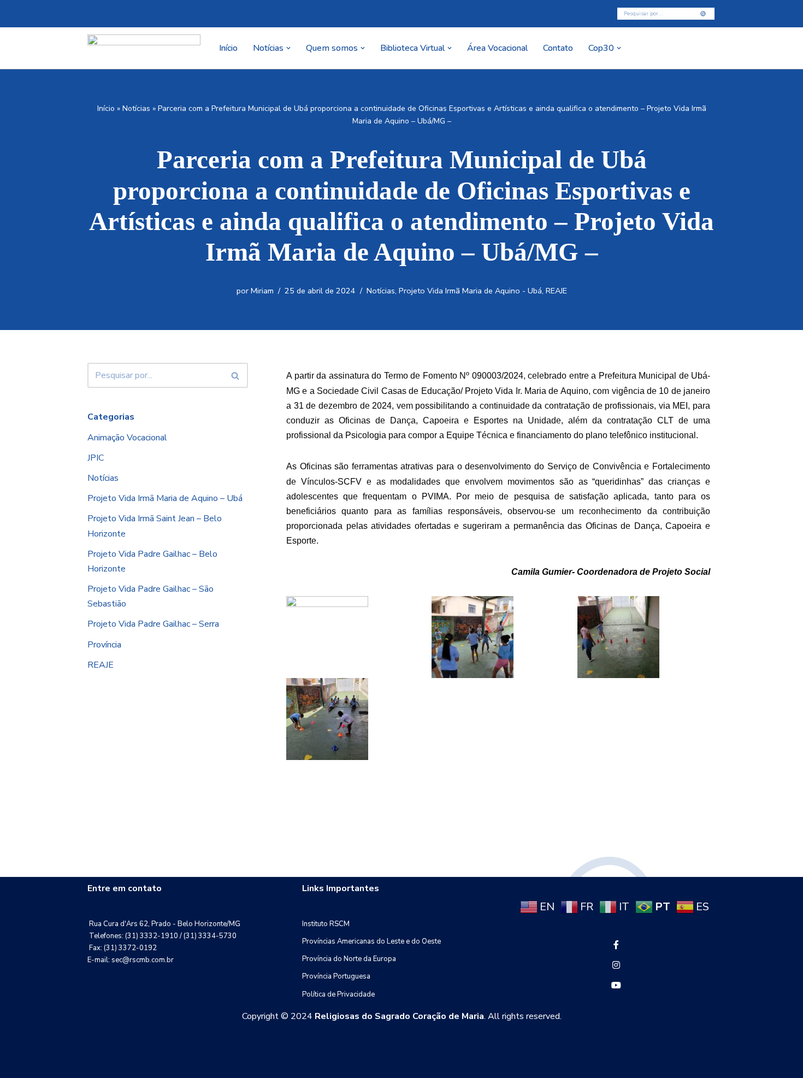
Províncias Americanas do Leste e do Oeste (371, 941)
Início (228, 48)
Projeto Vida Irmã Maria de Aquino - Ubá (470, 290)
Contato (558, 48)
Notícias (136, 108)
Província (104, 645)
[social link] (616, 945)
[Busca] (703, 14)
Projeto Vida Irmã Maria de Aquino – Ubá (165, 498)
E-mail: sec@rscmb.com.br (130, 960)
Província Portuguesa (336, 976)
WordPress (174, 1064)
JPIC (95, 458)
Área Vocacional (497, 48)
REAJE (556, 290)
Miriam (262, 290)
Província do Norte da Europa (349, 959)
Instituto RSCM (326, 924)
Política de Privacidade (338, 994)
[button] (288, 48)
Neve (97, 1064)
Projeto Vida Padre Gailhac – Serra (153, 624)
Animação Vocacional (127, 438)
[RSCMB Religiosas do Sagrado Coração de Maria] (143, 48)
